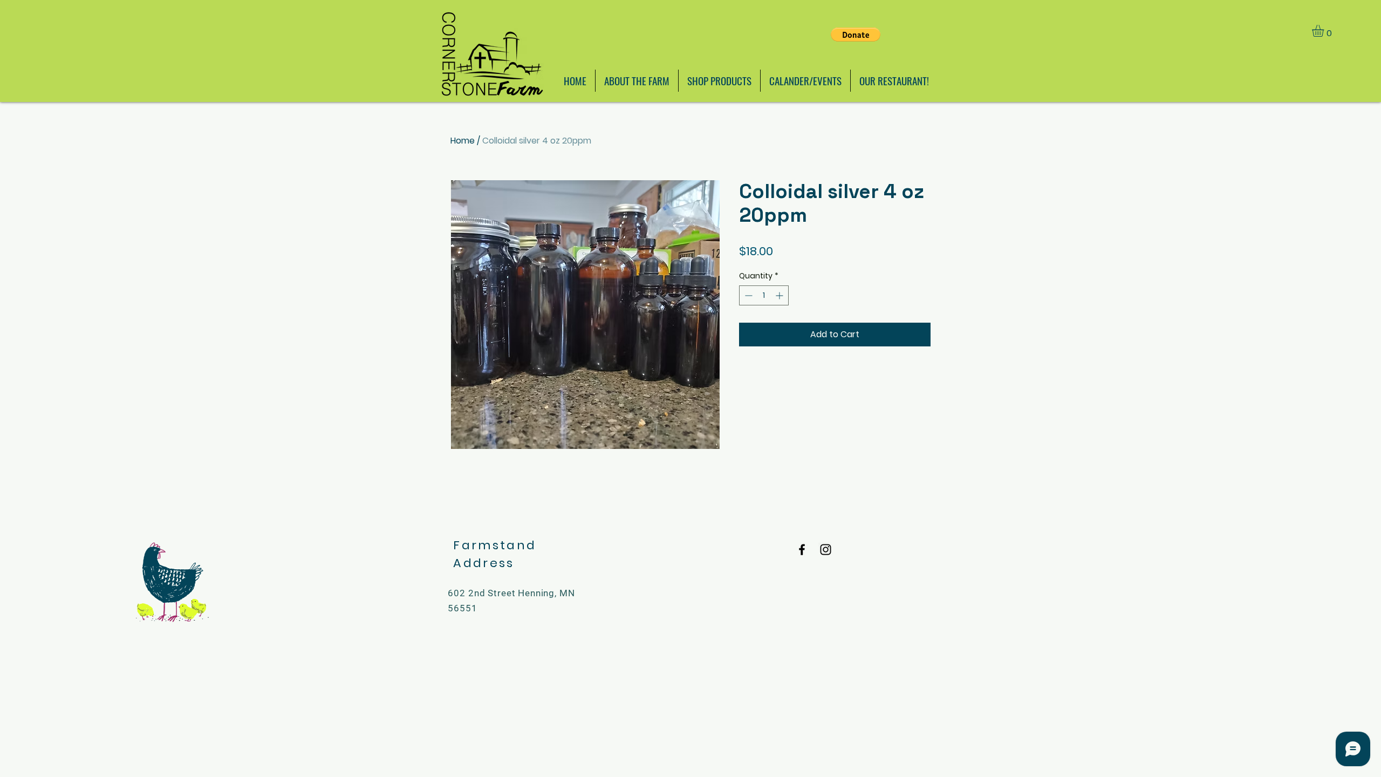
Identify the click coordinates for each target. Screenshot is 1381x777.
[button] (1325, 31)
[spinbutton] (764, 295)
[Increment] (780, 295)
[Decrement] (747, 295)
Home (462, 140)
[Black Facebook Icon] (802, 549)
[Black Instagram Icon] (825, 549)
